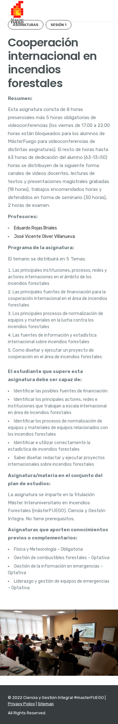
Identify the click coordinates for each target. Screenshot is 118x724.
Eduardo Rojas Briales (35, 228)
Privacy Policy (21, 703)
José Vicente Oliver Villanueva (44, 236)
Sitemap (46, 703)
